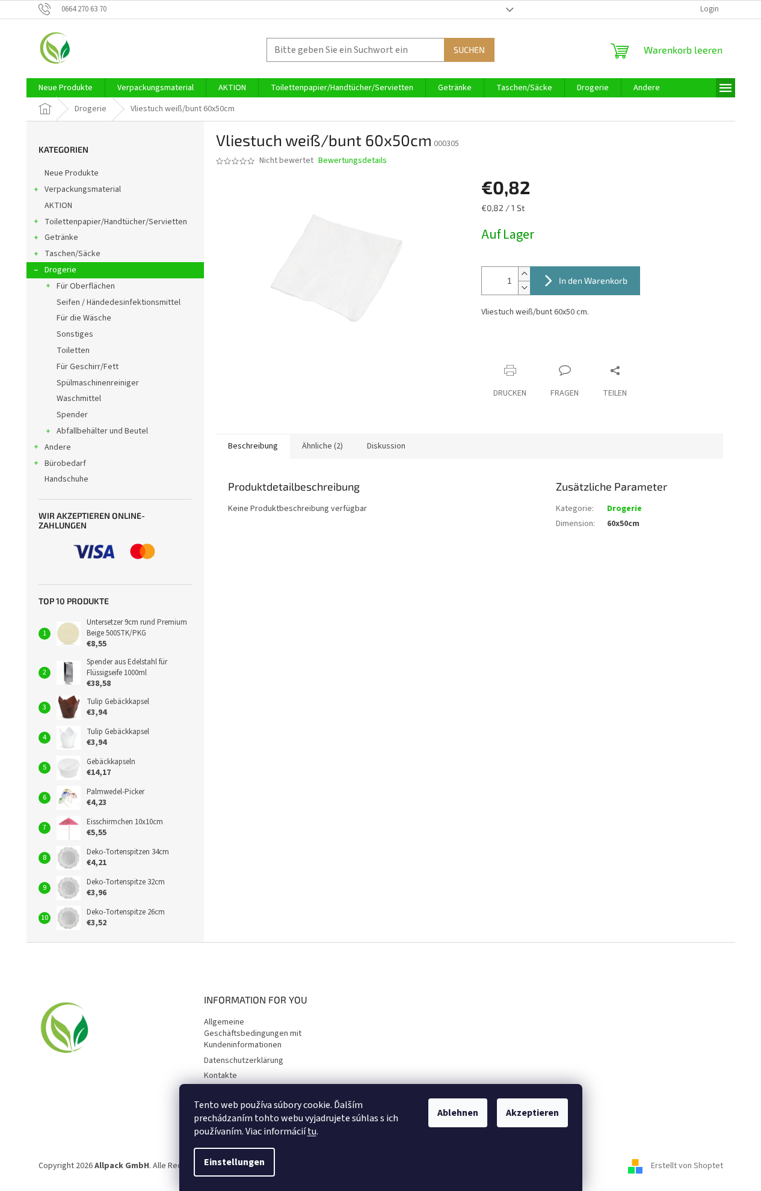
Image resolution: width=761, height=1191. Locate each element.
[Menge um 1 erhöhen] (524, 274)
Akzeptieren (532, 1112)
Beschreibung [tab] (253, 446)
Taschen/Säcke (72, 254)
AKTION (58, 206)
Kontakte (220, 1076)
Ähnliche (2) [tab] (322, 446)
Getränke (61, 237)
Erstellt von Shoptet (687, 1166)
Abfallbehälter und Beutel (102, 431)
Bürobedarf (65, 464)
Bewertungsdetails (352, 161)
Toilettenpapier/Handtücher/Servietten (116, 222)
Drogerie (60, 270)
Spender (72, 415)
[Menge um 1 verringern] (524, 288)
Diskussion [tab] (386, 446)
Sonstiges (75, 334)
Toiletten (73, 350)
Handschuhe (66, 479)
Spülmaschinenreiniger (98, 383)
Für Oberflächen (86, 286)
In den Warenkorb (593, 280)
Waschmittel (79, 399)
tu (311, 1131)
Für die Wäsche (84, 318)
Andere (58, 447)
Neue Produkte (72, 173)
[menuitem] (65, 87)
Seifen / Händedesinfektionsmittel (118, 302)
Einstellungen (234, 1162)
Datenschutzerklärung (243, 1061)
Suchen (469, 49)
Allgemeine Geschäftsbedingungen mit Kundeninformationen (252, 1034)
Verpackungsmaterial (83, 189)
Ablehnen (457, 1112)
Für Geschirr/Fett (88, 367)
